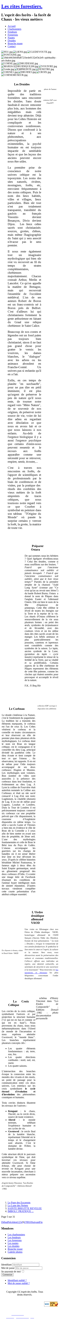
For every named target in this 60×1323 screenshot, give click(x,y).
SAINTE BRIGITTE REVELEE (25, 1208)
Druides (12, 40)
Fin (41, 1222)
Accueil (12, 26)
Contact (12, 46)
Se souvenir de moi (11, 1271)
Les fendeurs (14, 1237)
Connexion (7, 1275)
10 (30, 1222)
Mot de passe (8, 1268)
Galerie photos (15, 1252)
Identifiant (6, 1264)
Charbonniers (14, 29)
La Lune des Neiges (18, 1205)
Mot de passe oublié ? (19, 1283)
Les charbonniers (16, 1234)
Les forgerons (15, 1240)
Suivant (35, 1222)
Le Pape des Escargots (19, 1202)
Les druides (13, 1246)
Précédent (12, 1222)
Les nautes (13, 1243)
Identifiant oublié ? (17, 1280)
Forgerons (13, 34)
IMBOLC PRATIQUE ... (21, 1211)
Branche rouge (15, 43)
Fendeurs (12, 32)
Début (4, 1222)
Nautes (11, 37)
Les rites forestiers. (21, 6)
